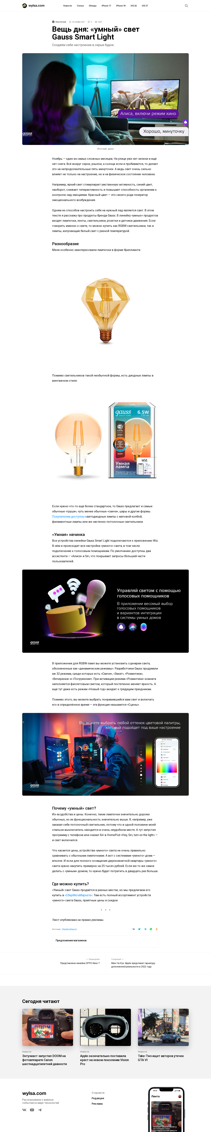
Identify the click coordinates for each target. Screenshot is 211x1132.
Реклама (97, 1103)
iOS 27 (145, 6)
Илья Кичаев (61, 22)
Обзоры (92, 6)
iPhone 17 (106, 6)
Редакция (98, 1098)
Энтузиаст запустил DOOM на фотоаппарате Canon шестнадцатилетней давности (44, 1060)
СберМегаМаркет (69, 929)
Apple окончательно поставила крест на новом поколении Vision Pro (104, 1060)
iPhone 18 (120, 6)
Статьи (80, 6)
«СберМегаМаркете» (78, 895)
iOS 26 (134, 6)
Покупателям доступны (68, 516)
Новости (67, 6)
